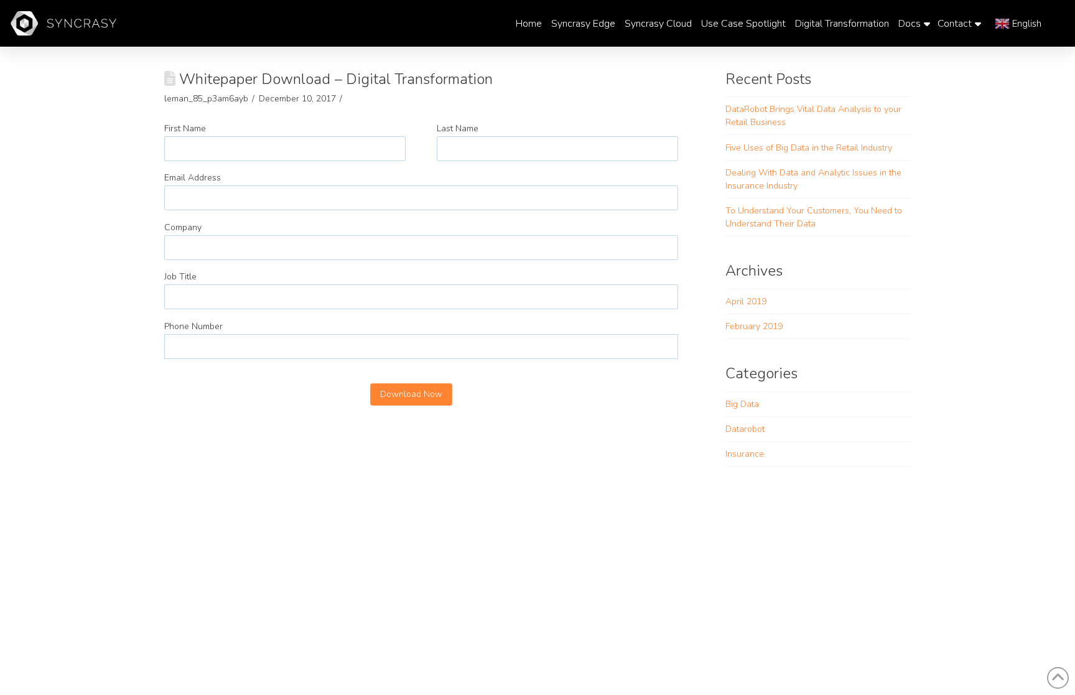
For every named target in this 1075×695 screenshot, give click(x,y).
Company (183, 227)
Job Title (180, 276)
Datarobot (745, 429)
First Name (185, 128)
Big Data (742, 404)
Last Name (457, 128)
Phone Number (193, 326)
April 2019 (745, 301)
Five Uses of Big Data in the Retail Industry (808, 148)
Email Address (192, 178)
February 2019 (754, 326)
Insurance (744, 454)
